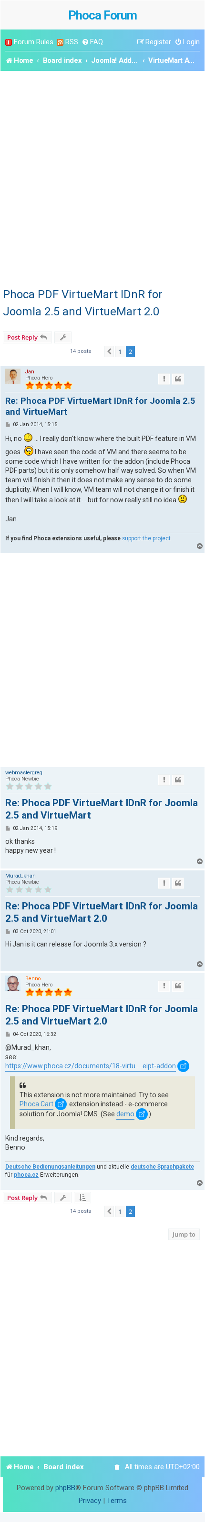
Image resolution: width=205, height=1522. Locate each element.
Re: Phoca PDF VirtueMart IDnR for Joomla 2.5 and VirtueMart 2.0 (101, 912)
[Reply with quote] (178, 379)
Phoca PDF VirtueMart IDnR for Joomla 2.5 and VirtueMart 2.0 (83, 303)
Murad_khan (20, 876)
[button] (109, 351)
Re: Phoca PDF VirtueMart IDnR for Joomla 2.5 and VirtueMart (100, 406)
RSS (71, 42)
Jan (29, 372)
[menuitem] (92, 42)
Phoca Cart (36, 1104)
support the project (146, 538)
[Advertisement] (102, 178)
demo (125, 1114)
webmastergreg (23, 773)
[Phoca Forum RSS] (60, 42)
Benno (33, 979)
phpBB (65, 1487)
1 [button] (120, 351)
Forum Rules (33, 42)
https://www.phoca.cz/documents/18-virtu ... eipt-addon (90, 1066)
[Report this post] (164, 379)
